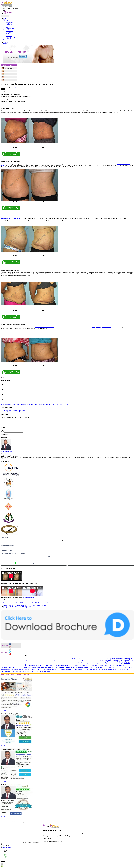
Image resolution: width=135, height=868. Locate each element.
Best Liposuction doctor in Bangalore (82, 658)
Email (2, 430)
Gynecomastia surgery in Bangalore (50, 667)
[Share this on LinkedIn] (4, 392)
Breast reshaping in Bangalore (46, 662)
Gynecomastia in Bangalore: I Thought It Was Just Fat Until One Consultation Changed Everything (25, 602)
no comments (22, 87)
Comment (3, 427)
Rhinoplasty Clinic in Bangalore (14, 671)
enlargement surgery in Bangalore (103, 665)
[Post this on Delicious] (4, 389)
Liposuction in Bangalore (38, 669)
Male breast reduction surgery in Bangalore (78, 669)
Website (2, 431)
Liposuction (8, 23)
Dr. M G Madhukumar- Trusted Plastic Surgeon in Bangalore (17, 606)
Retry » (67, 542)
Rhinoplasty (9, 26)
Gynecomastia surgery (31, 667)
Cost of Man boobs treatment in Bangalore (85, 665)
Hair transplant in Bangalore (18, 669)
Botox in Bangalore (54, 660)
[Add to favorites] (4, 397)
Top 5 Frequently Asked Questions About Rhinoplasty (13, 410)
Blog (4, 19)
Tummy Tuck (9, 27)
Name (2, 428)
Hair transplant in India (27, 669)
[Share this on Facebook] (4, 384)
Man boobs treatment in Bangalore (113, 669)
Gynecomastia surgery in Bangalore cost (74, 667)
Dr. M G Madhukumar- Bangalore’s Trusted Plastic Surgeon (16, 607)
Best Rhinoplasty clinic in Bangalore (34, 660)
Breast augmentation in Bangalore (91, 660)
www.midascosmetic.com (28, 597)
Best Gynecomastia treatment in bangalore (50, 658)
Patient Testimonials (7, 39)
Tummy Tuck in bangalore (44, 404)
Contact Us (5, 43)
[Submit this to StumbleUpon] (4, 394)
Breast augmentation (77, 660)
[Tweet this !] (4, 387)
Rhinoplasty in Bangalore (30, 671)
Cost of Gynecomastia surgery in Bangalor (112, 663)
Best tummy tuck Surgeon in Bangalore (29, 404)
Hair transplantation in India (8, 669)
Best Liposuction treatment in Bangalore (119, 659)
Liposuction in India (49, 669)
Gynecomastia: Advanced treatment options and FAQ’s (15, 604)
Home (4, 18)
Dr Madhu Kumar (14, 87)
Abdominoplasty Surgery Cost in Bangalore (10, 404)
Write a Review (4, 710)
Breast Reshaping (10, 28)
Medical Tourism (7, 41)
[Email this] (4, 399)
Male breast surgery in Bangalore (96, 669)
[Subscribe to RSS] (4, 402)
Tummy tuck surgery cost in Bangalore (101, 327)
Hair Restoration (10, 22)
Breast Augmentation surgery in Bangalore (115, 661)
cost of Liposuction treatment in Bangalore (62, 665)
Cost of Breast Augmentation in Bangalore (89, 663)
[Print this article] (2, 866)
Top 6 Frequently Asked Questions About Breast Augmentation (15, 411)
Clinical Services (7, 20)
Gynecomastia (9, 24)
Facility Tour (9, 38)
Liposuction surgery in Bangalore (61, 669)
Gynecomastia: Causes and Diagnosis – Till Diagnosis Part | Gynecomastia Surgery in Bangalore (24, 605)
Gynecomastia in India (17, 667)
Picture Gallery (6, 29)
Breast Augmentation (11, 37)
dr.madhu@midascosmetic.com (10, 10)
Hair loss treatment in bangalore (122, 667)
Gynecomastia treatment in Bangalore (101, 667)
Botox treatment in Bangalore (65, 660)
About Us (5, 42)
